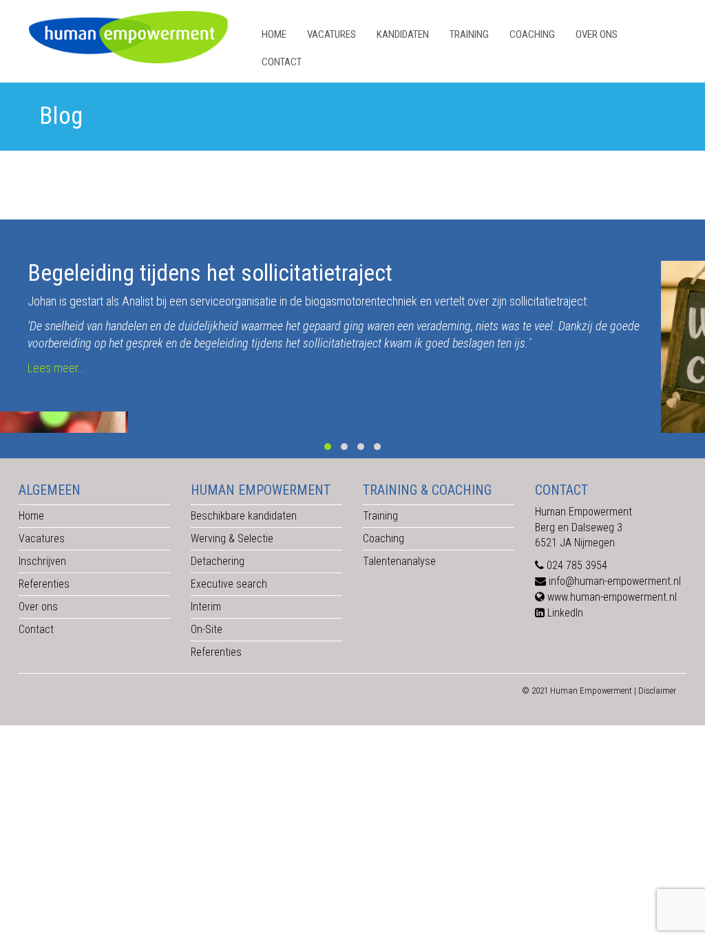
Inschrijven (42, 561)
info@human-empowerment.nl (615, 581)
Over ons (597, 34)
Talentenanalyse (399, 561)
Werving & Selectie (232, 538)
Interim (206, 606)
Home (274, 34)
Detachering (217, 561)
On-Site (206, 629)
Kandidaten (403, 34)
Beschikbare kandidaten (244, 515)
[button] (327, 446)
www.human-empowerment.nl (612, 596)
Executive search (229, 583)
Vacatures (331, 34)
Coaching (532, 34)
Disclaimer (657, 690)
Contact (282, 62)
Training (469, 34)
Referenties (44, 583)
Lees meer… (56, 368)
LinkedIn (565, 612)
